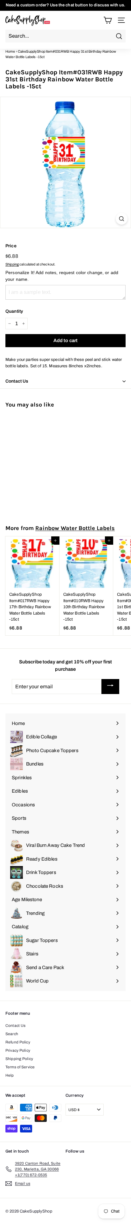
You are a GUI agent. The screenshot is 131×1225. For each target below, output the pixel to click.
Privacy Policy (17, 1050)
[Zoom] (122, 219)
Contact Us (15, 1025)
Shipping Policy (19, 1059)
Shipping (12, 264)
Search (11, 1034)
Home (10, 51)
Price (11, 245)
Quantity (14, 311)
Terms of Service (20, 1067)
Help (9, 1075)
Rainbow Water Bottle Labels (75, 528)
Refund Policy (17, 1042)
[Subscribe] (110, 686)
